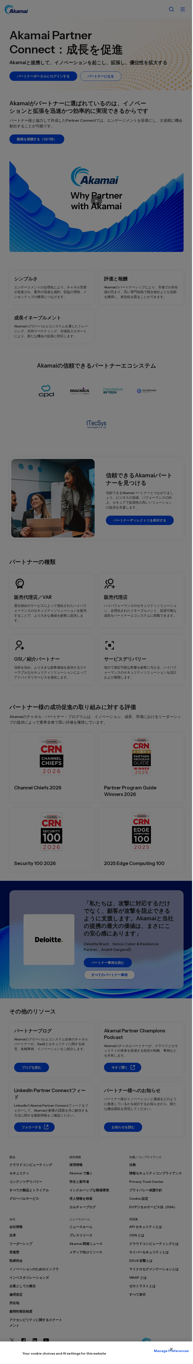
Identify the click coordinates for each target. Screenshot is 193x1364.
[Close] (171, 1349)
